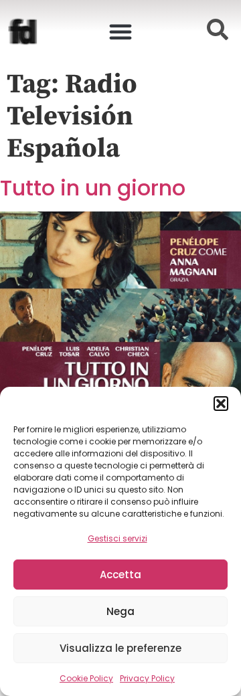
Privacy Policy (147, 678)
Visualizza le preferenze (120, 648)
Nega (120, 611)
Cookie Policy (86, 678)
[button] (221, 403)
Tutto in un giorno (92, 188)
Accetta (120, 575)
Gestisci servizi (117, 538)
